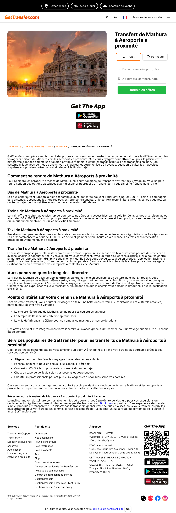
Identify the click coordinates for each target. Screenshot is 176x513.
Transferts (14, 146)
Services (13, 426)
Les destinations (34, 146)
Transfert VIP (14, 437)
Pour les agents (43, 449)
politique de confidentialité (107, 508)
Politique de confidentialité (49, 470)
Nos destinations (44, 437)
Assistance (41, 433)
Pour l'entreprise (44, 445)
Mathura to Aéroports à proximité (91, 146)
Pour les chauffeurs (45, 441)
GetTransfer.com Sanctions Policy (53, 487)
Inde (50, 146)
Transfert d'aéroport (18, 433)
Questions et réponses (47, 462)
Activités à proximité (18, 456)
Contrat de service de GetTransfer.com (56, 466)
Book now (106, 403)
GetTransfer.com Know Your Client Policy (57, 482)
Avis (37, 454)
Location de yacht (17, 453)
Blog (37, 458)
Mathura (61, 146)
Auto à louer (14, 449)
